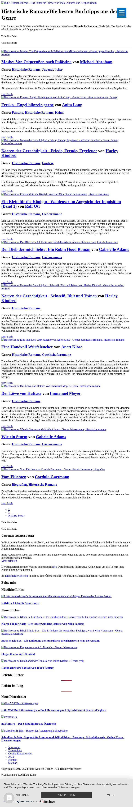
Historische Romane (26, 69)
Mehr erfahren (9, 560)
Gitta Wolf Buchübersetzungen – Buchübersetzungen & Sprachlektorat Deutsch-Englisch (53, 710)
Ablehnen (22, 795)
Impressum (14, 747)
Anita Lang (72, 105)
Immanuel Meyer (65, 393)
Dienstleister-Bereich (16, 575)
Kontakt (12, 759)
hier (54, 566)
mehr (110, 795)
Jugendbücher (52, 69)
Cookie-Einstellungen (20, 753)
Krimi (59, 112)
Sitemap (12, 762)
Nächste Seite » (16, 515)
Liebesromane (52, 214)
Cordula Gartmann (52, 477)
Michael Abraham (96, 61)
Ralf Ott (32, 206)
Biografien (19, 484)
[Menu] (121, 13)
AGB (11, 756)
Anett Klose (71, 347)
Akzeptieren (66, 795)
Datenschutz (15, 750)
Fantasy (17, 112)
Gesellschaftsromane (56, 354)
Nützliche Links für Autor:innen (20, 603)
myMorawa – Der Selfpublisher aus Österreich (28, 723)
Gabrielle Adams (114, 249)
